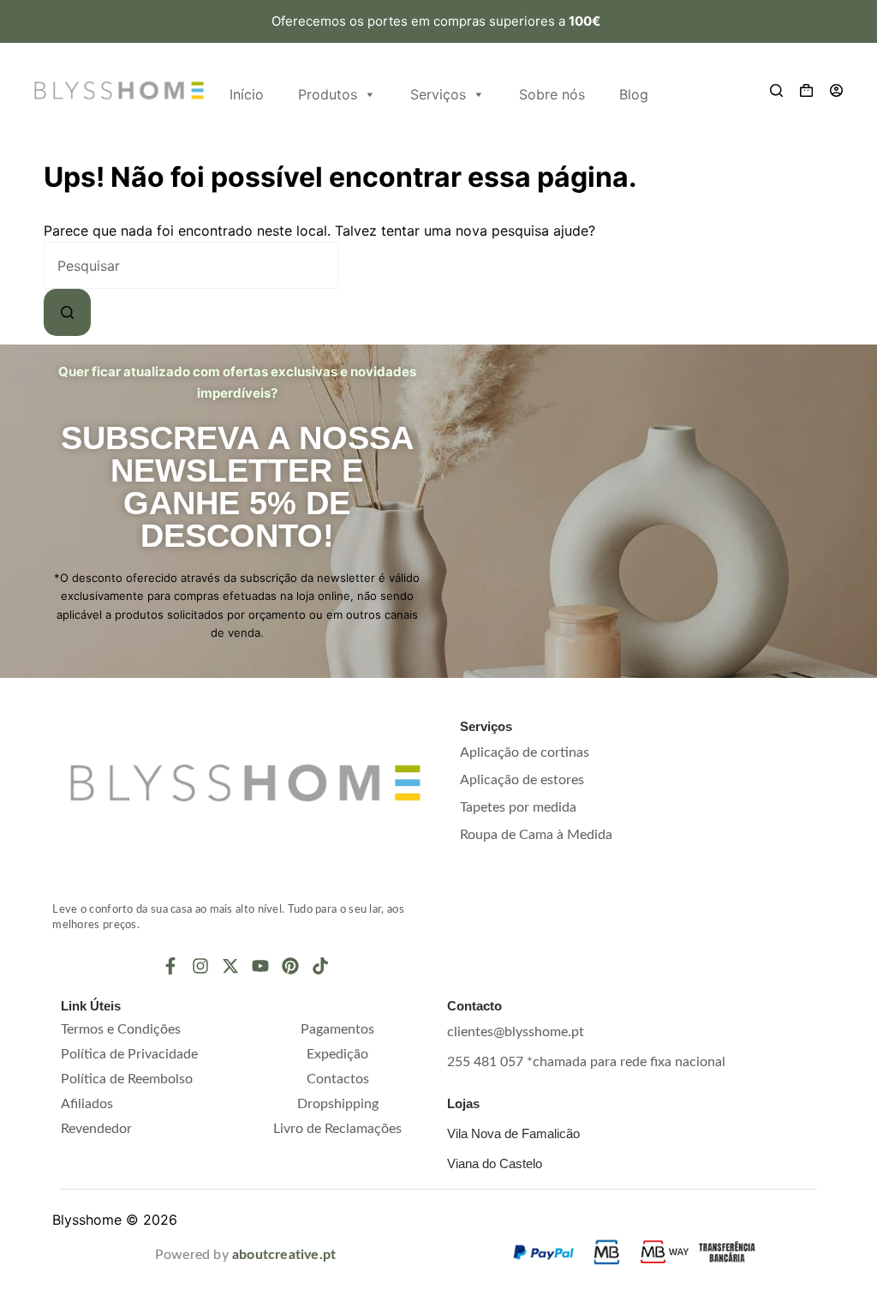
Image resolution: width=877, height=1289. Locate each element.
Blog (633, 94)
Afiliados (87, 1104)
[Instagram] (200, 965)
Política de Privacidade (129, 1054)
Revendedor (96, 1129)
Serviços (438, 94)
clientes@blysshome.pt (515, 1032)
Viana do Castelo (494, 1163)
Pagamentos (337, 1029)
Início (247, 94)
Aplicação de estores (522, 780)
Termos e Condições (121, 1029)
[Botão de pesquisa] (67, 312)
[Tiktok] (320, 965)
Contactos (338, 1079)
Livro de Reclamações (337, 1129)
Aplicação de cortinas (524, 752)
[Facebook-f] (170, 965)
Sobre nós (552, 94)
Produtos (327, 94)
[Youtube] (260, 965)
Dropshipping (338, 1104)
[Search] (776, 90)
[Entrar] (836, 90)
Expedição (337, 1054)
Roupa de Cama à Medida (536, 835)
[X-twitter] (230, 965)
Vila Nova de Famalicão (513, 1133)
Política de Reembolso (127, 1079)
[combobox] (191, 265)
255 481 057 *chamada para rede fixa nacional (586, 1062)
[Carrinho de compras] (806, 90)
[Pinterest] (290, 965)
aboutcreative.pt (284, 1255)
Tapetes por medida (518, 807)
